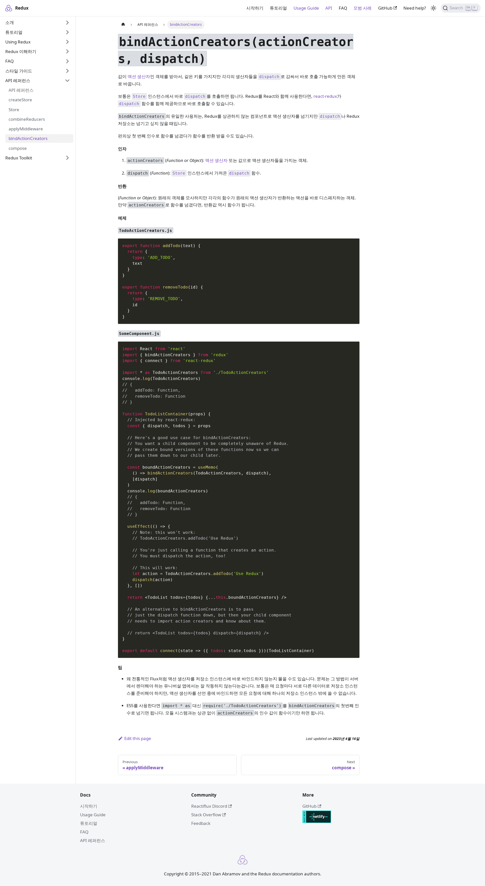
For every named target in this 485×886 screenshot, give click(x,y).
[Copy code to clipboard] (353, 245)
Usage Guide (306, 8)
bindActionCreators (28, 138)
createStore (20, 100)
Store (14, 109)
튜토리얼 (278, 8)
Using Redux (18, 42)
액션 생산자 (139, 76)
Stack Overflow (206, 815)
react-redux (325, 96)
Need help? (414, 8)
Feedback (200, 823)
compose (18, 148)
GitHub (385, 8)
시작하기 (254, 8)
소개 (9, 23)
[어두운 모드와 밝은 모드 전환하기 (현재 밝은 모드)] (433, 8)
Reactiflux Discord (209, 806)
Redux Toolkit (18, 158)
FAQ (343, 8)
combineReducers (27, 119)
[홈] (123, 24)
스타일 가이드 (18, 71)
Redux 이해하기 (20, 51)
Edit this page (137, 738)
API (328, 8)
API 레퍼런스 (17, 80)
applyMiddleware (26, 129)
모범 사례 (362, 8)
